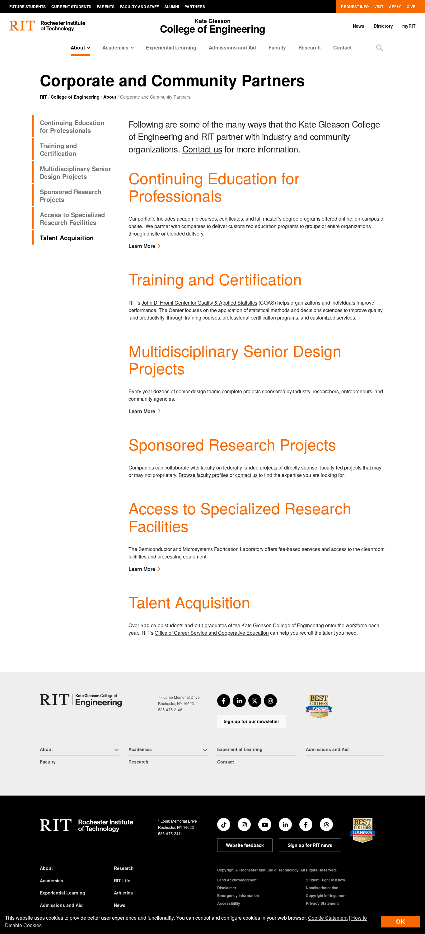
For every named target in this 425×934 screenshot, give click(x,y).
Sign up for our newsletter (251, 721)
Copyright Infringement (326, 895)
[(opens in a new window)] (223, 700)
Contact (342, 47)
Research (309, 47)
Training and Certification (58, 149)
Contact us (202, 148)
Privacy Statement (322, 903)
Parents (105, 6)
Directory (383, 26)
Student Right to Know (325, 880)
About (109, 97)
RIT (43, 97)
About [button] (78, 47)
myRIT (409, 26)
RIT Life (122, 880)
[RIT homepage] (47, 26)
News (358, 26)
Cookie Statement (328, 917)
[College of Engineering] (81, 700)
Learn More (144, 246)
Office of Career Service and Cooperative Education (212, 632)
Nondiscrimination (322, 887)
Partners (194, 6)
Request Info (355, 6)
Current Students (71, 6)
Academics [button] (115, 47)
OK (400, 921)
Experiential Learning (171, 47)
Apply (395, 6)
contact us (246, 475)
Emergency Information (238, 895)
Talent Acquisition (67, 237)
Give (411, 6)
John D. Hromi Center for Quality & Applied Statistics (199, 302)
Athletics (123, 893)
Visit (378, 6)
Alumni (171, 6)
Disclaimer (226, 887)
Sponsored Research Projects (70, 195)
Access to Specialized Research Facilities (72, 218)
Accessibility (228, 903)
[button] (379, 47)
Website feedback (245, 845)
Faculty (277, 47)
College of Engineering (75, 97)
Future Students (27, 6)
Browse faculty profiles (203, 475)
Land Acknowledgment (237, 880)
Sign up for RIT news (310, 845)
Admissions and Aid (232, 47)
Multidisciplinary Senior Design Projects (75, 172)
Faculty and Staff (139, 6)
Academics (51, 880)
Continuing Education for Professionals (72, 126)
